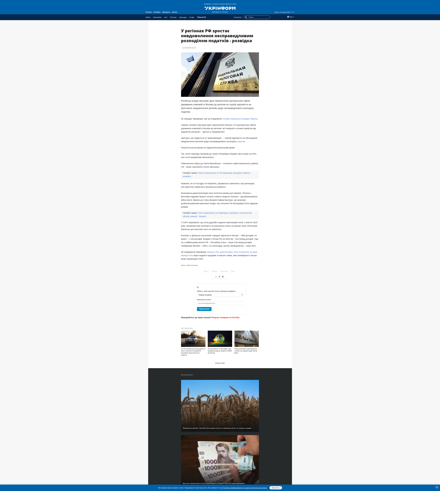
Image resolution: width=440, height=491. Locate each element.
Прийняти (276, 488)
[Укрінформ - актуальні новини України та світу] (220, 8)
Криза (206, 271)
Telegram (215, 317)
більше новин (220, 363)
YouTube (235, 317)
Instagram (224, 317)
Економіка (157, 17)
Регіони (173, 17)
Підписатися (204, 309)
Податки (214, 271)
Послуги (149, 12)
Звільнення (224, 271)
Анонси (174, 12)
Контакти (238, 17)
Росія (233, 271)
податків (241, 141)
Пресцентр (166, 12)
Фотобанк (157, 12)
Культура (183, 17)
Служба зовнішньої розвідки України (240, 119)
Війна (148, 17)
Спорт (191, 17)
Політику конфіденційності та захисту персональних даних (245, 488)
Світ (165, 17)
